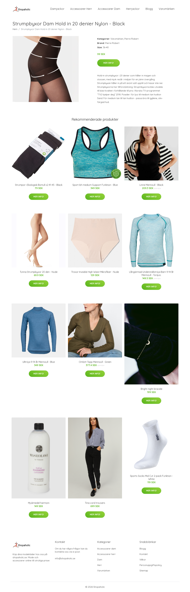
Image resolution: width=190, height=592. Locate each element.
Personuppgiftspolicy (151, 565)
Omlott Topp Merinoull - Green (95, 361)
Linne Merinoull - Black (151, 184)
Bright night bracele (151, 388)
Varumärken (166, 9)
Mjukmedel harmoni (38, 502)
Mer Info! (108, 63)
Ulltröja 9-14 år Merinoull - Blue (39, 361)
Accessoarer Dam (109, 9)
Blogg (149, 9)
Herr (99, 565)
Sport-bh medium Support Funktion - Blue (95, 184)
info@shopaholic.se (65, 558)
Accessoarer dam (106, 548)
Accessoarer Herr (81, 9)
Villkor (143, 559)
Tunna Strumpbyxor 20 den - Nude (38, 271)
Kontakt (144, 554)
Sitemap (144, 570)
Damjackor (57, 9)
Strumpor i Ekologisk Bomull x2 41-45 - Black (38, 184)
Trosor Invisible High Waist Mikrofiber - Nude (95, 271)
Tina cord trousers (95, 502)
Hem (15, 29)
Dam (99, 559)
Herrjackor (133, 9)
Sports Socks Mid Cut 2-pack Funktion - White (151, 477)
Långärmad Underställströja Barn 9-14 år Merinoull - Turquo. (151, 273)
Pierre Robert (131, 38)
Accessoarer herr (106, 554)
